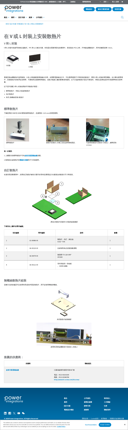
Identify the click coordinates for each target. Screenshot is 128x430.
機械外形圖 (24, 160)
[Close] (125, 424)
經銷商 (86, 410)
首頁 (7, 24)
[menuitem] (122, 2)
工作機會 (107, 402)
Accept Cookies (105, 425)
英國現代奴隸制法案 (117, 418)
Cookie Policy (61, 426)
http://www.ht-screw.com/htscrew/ (66, 380)
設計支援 (21, 17)
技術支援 (118, 9)
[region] (64, 425)
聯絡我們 (107, 410)
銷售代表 (87, 406)
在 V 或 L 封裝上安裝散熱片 (34, 24)
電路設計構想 (69, 410)
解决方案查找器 (103, 9)
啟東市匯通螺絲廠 (31, 156)
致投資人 (107, 398)
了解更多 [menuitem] (73, 2)
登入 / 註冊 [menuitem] (115, 2)
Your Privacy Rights (90, 425)
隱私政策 (85, 418)
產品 (5, 17)
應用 (12, 17)
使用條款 (104, 418)
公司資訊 (39, 17)
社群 (105, 406)
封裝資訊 (20, 24)
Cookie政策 (95, 418)
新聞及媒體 (88, 402)
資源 (30, 17)
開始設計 (89, 9)
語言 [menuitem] (105, 2)
